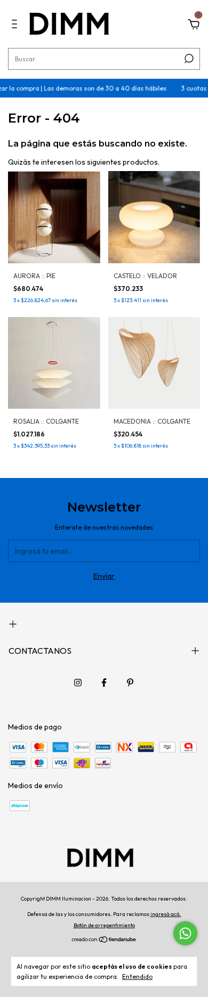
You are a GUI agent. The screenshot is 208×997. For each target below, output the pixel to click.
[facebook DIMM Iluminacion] (104, 682)
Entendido (137, 976)
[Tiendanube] (104, 940)
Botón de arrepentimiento (104, 925)
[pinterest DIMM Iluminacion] (130, 682)
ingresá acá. (165, 914)
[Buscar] (188, 58)
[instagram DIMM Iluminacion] (78, 682)
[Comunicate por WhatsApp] (185, 933)
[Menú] (16, 25)
